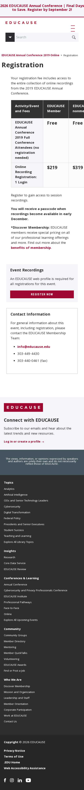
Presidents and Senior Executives (24, 524)
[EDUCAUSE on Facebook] (5, 780)
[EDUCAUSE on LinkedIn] (20, 780)
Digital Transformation (17, 513)
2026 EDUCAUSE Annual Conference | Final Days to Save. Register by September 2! (42, 8)
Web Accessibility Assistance (25, 768)
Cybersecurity (12, 507)
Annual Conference (15, 585)
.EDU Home (12, 762)
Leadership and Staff (16, 698)
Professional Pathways (18, 602)
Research (9, 558)
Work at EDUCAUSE (15, 716)
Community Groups (15, 635)
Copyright (11, 742)
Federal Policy (12, 518)
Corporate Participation (18, 710)
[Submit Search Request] (73, 37)
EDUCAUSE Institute (15, 597)
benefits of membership (31, 248)
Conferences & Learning (21, 578)
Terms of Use (13, 756)
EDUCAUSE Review (15, 569)
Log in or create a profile (22, 441)
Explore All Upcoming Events (21, 620)
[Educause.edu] (23, 407)
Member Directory (14, 642)
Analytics (9, 489)
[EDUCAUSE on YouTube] (28, 780)
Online (8, 614)
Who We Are (12, 680)
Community (12, 629)
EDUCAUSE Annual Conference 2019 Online (30, 55)
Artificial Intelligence (16, 495)
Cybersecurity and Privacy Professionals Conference (35, 591)
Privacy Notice (14, 751)
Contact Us (10, 722)
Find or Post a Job (14, 671)
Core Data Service (15, 563)
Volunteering (11, 659)
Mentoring (10, 647)
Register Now (42, 294)
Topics (8, 483)
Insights (10, 551)
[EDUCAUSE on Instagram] (12, 780)
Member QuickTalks (15, 653)
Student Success (14, 530)
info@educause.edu (33, 347)
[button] (73, 28)
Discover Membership (17, 686)
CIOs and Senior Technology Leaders (26, 501)
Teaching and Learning (17, 536)
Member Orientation (16, 704)
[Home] (21, 22)
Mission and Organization (19, 692)
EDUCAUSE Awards (15, 665)
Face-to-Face (11, 608)
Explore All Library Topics (19, 542)
